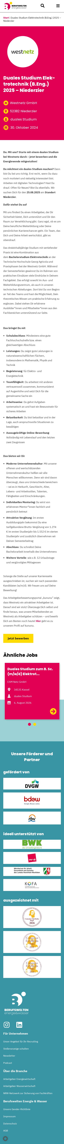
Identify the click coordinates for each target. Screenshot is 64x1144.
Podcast (7, 1062)
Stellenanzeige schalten (16, 1048)
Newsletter (9, 1055)
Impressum (9, 1116)
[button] (58, 6)
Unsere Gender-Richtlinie (16, 1109)
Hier (38, 621)
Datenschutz (10, 1123)
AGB (5, 1130)
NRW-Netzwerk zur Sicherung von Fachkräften (27, 1093)
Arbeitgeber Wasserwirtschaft (19, 1086)
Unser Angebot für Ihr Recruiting (20, 1041)
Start (6, 17)
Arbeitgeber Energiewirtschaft (19, 1078)
